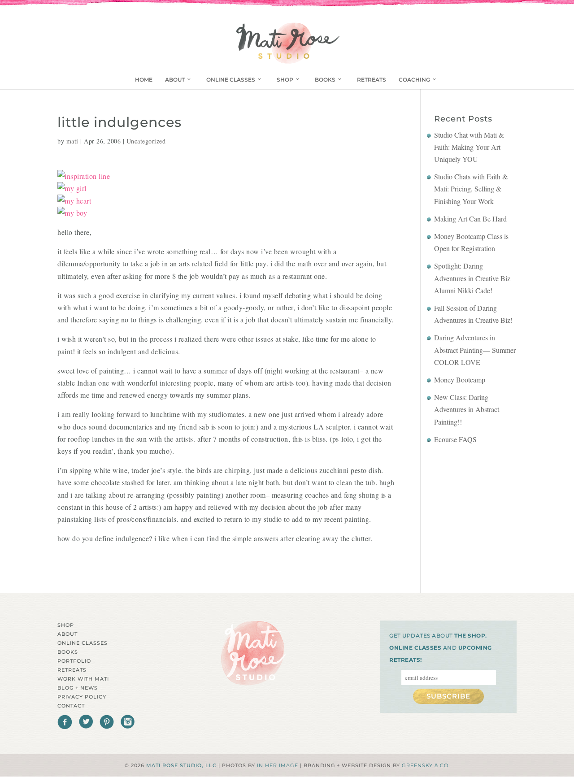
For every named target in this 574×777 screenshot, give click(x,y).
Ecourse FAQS (455, 439)
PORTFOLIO (74, 661)
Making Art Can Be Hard (470, 218)
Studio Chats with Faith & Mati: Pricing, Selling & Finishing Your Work (471, 188)
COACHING (414, 79)
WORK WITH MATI (83, 679)
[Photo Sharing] (83, 176)
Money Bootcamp (459, 379)
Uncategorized (146, 141)
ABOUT (175, 79)
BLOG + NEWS (77, 688)
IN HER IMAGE (277, 765)
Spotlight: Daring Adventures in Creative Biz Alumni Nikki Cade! (472, 278)
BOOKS (325, 79)
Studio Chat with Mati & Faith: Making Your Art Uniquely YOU (469, 147)
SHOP (285, 79)
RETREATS (371, 79)
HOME (143, 79)
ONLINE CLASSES (230, 79)
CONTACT (71, 706)
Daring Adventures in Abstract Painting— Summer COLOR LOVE (475, 349)
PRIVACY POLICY (81, 697)
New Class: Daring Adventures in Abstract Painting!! (466, 409)
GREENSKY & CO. (426, 765)
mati (72, 141)
